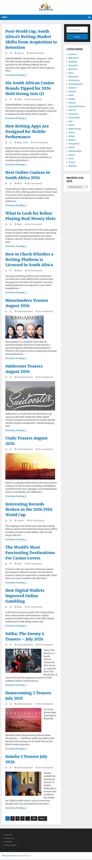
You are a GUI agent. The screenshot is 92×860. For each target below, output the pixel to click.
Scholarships (75, 151)
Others (72, 132)
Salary (72, 147)
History (72, 102)
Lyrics (72, 125)
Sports (20, 53)
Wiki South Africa (9, 856)
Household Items (77, 106)
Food (71, 95)
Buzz (19, 99)
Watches (73, 166)
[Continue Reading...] (16, 75)
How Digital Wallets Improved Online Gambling (24, 596)
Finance (72, 91)
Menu (4, 17)
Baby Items (74, 58)
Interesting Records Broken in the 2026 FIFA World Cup (28, 509)
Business (73, 69)
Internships (74, 117)
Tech (25, 142)
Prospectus (74, 143)
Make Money (75, 129)
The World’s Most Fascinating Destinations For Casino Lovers (30, 553)
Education (73, 76)
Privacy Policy (10, 845)
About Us (8, 835)
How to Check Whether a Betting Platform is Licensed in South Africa (29, 259)
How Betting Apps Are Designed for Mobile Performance (27, 131)
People (72, 136)
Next (42, 818)
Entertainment (25, 311)
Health (72, 99)
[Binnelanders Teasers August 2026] (24, 327)
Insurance (73, 114)
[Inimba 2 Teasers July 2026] (23, 784)
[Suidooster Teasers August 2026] (30, 396)
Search (77, 37)
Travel (72, 162)
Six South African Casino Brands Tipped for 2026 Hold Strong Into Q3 (29, 88)
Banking (73, 61)
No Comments (36, 53)
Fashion (72, 88)
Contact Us (9, 838)
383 (34, 818)
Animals (73, 54)
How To (72, 110)
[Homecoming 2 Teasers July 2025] (23, 720)
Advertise (8, 842)
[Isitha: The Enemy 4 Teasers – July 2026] (23, 661)
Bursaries (73, 65)
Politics (72, 140)
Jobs (71, 121)
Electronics (74, 80)
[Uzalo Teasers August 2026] (30, 466)
